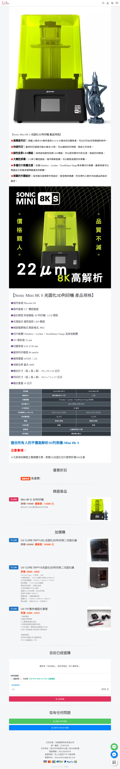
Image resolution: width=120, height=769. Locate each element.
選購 (15, 499)
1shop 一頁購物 (63, 767)
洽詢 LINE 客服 (61, 721)
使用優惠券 (15, 685)
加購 (15, 540)
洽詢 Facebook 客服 (61, 727)
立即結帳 (61, 699)
